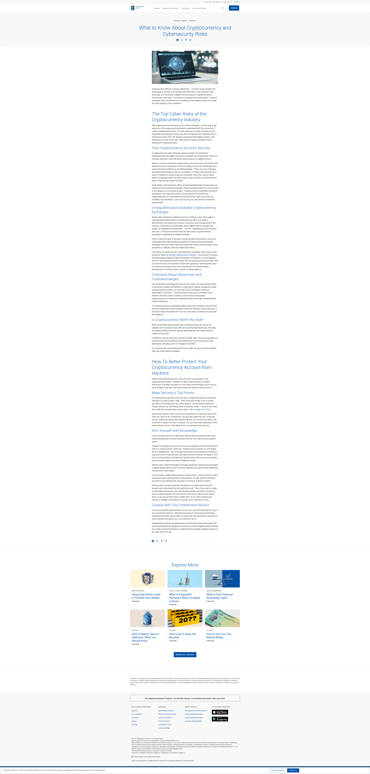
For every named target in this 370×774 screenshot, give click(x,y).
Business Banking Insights (194, 718)
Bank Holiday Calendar (166, 711)
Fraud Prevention (164, 721)
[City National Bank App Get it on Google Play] (220, 721)
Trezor (208, 409)
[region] (185, 770)
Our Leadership (137, 714)
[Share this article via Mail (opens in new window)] (190, 40)
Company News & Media (193, 721)
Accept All (293, 770)
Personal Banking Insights (194, 714)
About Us (135, 711)
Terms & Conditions (165, 718)
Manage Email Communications (196, 711)
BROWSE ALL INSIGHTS (185, 655)
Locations (135, 718)
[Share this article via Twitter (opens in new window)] (182, 40)
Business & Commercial (170, 8)
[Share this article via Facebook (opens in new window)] (186, 40)
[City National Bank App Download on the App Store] (220, 714)
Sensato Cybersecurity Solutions (182, 255)
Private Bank (185, 8)
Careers (134, 721)
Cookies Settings (164, 728)
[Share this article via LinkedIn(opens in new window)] (177, 40)
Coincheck (164, 244)
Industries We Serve (199, 8)
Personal (156, 8)
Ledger (198, 409)
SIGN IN (234, 8)
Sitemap (134, 724)
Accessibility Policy (164, 724)
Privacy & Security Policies (167, 714)
